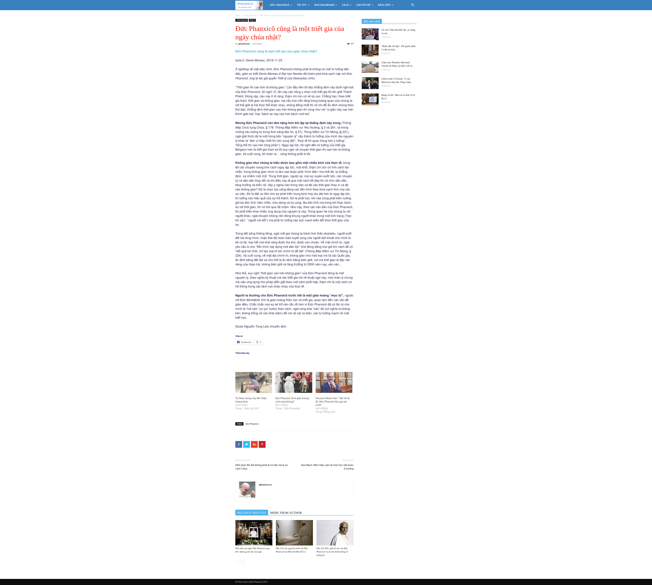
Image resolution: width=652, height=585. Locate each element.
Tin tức (302, 5)
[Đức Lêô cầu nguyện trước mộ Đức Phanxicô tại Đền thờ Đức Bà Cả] (294, 532)
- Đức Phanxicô (249, 15)
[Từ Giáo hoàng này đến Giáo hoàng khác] (253, 382)
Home (237, 15)
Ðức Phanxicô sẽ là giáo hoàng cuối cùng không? (292, 399)
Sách (345, 5)
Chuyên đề (363, 5)
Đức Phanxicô (252, 424)
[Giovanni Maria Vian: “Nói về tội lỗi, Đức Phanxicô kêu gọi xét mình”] (334, 382)
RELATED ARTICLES (251, 512)
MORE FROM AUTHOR (286, 512)
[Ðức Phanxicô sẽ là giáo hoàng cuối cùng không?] (293, 382)
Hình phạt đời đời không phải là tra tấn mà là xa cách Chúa (261, 467)
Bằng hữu (384, 5)
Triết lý (252, 20)
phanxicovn (244, 43)
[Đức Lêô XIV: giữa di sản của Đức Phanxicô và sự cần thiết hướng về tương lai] (335, 532)
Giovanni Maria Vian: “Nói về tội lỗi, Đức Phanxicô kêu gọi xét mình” (333, 401)
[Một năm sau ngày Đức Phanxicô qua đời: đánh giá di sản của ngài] (253, 532)
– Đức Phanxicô (279, 5)
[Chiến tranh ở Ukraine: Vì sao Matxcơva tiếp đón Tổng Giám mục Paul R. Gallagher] (370, 83)
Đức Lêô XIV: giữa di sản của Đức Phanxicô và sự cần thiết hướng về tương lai (332, 551)
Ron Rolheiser (324, 5)
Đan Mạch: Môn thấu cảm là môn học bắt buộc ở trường (327, 467)
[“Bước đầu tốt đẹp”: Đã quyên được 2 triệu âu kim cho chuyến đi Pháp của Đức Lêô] (370, 50)
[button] (413, 5)
